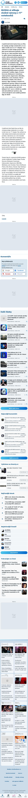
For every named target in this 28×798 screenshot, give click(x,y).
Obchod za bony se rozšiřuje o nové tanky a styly (20, 728)
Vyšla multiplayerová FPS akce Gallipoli (20, 692)
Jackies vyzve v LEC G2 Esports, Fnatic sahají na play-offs (7, 714)
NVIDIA (20, 7)
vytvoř (19, 265)
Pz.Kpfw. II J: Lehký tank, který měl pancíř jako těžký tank (20, 722)
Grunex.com (5, 580)
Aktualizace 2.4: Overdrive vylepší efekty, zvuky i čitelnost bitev (11, 564)
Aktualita (7, 7)
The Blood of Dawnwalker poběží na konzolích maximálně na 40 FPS (11, 592)
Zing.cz (3, 595)
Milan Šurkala (10, 321)
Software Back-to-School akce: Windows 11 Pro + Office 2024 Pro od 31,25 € (20, 746)
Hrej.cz (3, 574)
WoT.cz (3, 567)
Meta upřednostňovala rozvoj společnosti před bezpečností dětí (7, 697)
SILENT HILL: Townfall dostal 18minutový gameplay (20, 686)
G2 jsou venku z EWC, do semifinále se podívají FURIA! (10, 578)
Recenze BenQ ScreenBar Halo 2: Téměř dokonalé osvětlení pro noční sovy (17, 363)
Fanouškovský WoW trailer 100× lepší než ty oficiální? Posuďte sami (20, 668)
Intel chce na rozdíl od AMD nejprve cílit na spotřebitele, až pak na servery (17, 390)
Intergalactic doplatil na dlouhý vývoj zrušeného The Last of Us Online (7, 759)
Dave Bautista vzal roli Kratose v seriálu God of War (20, 697)
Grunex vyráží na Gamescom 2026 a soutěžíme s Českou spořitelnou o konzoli (7, 663)
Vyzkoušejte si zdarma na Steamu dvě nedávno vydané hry (7, 745)
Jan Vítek (7, 22)
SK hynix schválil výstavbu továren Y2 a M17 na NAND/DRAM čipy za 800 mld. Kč (16, 336)
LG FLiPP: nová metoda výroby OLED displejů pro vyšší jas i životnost (17, 317)
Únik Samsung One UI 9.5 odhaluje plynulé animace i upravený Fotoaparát (20, 762)
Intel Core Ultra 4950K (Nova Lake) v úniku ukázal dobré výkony (16, 326)
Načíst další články (14, 408)
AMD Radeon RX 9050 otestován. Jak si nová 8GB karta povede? (16, 400)
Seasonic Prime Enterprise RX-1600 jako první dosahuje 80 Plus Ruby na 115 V (17, 372)
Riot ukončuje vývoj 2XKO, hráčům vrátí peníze (6, 720)
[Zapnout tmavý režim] (18, 2)
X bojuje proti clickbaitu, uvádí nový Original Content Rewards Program (17, 381)
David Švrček (10, 367)
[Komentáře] (24, 19)
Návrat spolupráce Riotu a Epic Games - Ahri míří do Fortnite (7, 727)
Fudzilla (4, 218)
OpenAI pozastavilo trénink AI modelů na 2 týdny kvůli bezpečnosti (16, 345)
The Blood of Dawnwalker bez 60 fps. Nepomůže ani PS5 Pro (11, 584)
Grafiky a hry (14, 7)
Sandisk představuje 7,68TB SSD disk (6, 692)
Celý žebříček (14, 552)
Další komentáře (14, 458)
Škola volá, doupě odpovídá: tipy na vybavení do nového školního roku (19, 754)
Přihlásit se (24, 2)
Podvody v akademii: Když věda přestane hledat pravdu (6, 686)
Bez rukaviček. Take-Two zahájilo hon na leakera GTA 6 (10, 571)
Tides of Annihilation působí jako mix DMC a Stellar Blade (7, 670)
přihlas (3, 265)
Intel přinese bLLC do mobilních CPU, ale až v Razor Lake (16, 354)
